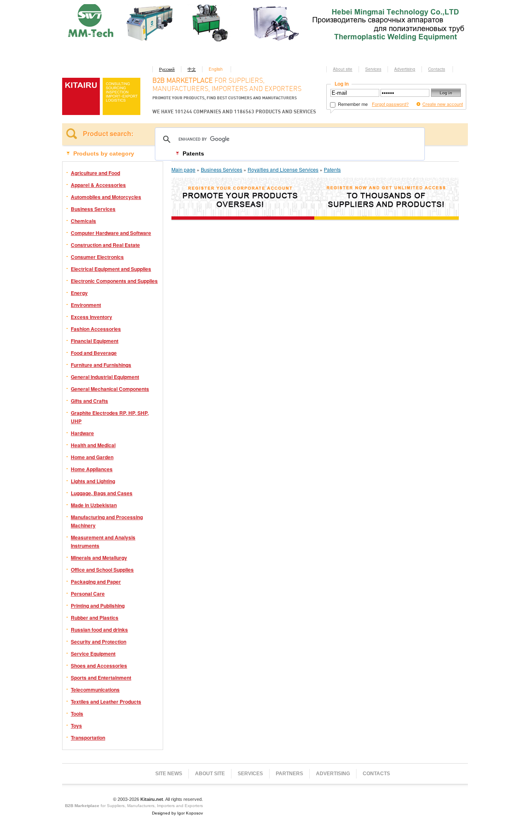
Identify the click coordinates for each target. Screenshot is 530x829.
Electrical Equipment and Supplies (111, 269)
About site (342, 69)
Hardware (82, 433)
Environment (86, 305)
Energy (79, 293)
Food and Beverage (94, 353)
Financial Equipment (94, 341)
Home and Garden (92, 457)
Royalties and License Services (283, 169)
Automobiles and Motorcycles (106, 197)
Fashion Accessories (96, 329)
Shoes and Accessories (99, 665)
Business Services (93, 209)
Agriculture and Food (95, 173)
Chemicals (83, 221)
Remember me (352, 104)
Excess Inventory (91, 317)
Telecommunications (95, 689)
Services (373, 69)
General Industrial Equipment (105, 377)
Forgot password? (390, 104)
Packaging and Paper (96, 581)
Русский (167, 69)
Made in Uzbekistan (94, 505)
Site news (168, 773)
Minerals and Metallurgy (99, 557)
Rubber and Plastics (94, 617)
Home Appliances (92, 469)
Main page (183, 169)
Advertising (404, 69)
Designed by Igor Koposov (177, 813)
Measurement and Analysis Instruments (103, 541)
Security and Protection (98, 641)
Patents (332, 169)
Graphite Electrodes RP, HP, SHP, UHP (110, 417)
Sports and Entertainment (101, 677)
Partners (289, 773)
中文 (192, 69)
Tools (77, 713)
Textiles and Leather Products (106, 701)
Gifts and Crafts (89, 401)
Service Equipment (93, 653)
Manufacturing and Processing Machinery (107, 521)
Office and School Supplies (102, 569)
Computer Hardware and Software (111, 233)
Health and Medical (93, 445)
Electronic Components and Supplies (114, 281)
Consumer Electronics (97, 257)
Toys (76, 725)
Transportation (88, 737)
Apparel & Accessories (98, 185)
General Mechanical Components (110, 389)
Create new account (442, 104)
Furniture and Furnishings (101, 365)
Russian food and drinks (99, 629)
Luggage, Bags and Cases (101, 493)
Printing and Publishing (98, 605)
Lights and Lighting (93, 481)
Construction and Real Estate (105, 245)
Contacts (436, 69)
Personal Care (88, 593)
